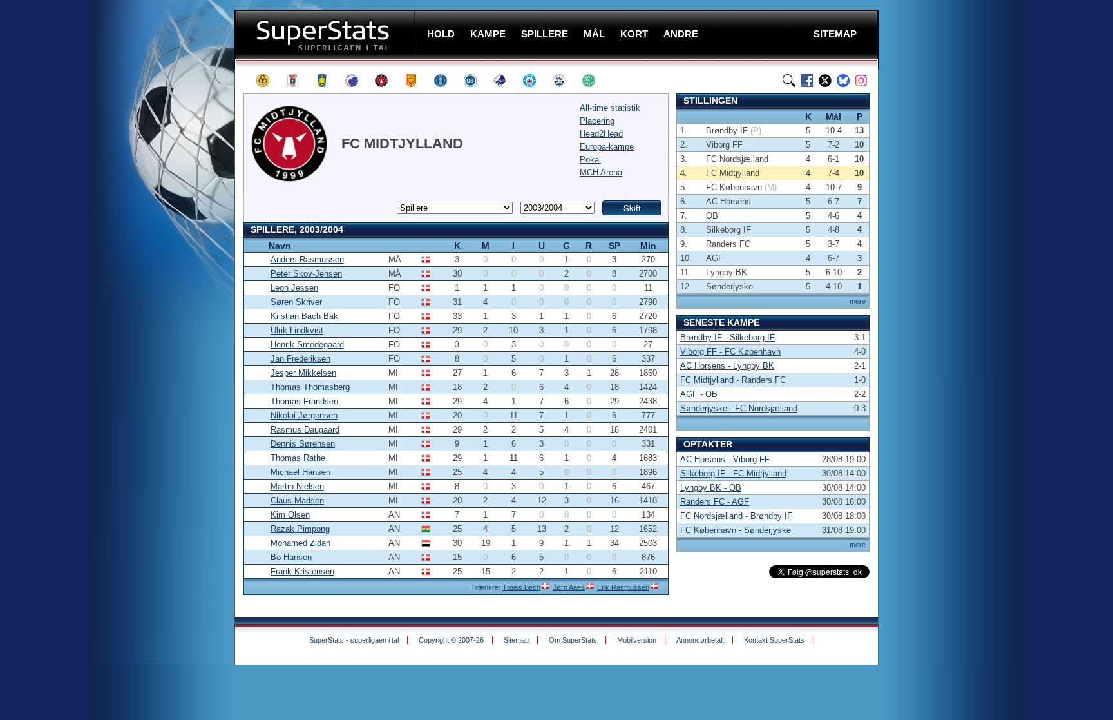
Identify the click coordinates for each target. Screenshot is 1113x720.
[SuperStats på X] (825, 80)
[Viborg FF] (594, 80)
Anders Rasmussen (307, 259)
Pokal (590, 159)
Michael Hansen (300, 472)
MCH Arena (601, 172)
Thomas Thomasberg (310, 387)
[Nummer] (254, 245)
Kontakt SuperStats (774, 640)
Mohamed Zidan (300, 543)
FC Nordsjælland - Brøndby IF (736, 516)
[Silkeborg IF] (535, 80)
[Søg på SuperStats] (789, 80)
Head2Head (601, 134)
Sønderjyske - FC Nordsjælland (738, 408)
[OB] (476, 80)
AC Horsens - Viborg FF (725, 459)
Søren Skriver (296, 302)
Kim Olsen (290, 515)
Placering (597, 121)
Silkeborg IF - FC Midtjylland (733, 473)
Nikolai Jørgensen (304, 415)
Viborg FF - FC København (730, 351)
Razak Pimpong (300, 529)
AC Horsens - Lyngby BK (727, 366)
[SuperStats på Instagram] (861, 80)
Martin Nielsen (297, 486)
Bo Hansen (291, 557)
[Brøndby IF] (328, 80)
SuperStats (326, 34)
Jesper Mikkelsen (303, 373)
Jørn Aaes (569, 587)
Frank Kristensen (302, 571)
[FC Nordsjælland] (416, 80)
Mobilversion (636, 640)
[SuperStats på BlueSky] (843, 80)
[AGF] (298, 80)
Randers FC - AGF (714, 502)
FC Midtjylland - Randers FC (733, 380)
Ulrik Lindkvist (297, 330)
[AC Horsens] (268, 80)
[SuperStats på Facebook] (807, 80)
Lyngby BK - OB (710, 487)
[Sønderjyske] (565, 80)
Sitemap (516, 640)
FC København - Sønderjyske (735, 530)
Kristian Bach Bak (304, 316)
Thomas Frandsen (304, 401)
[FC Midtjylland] (387, 80)
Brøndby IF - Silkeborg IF (727, 337)
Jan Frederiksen (300, 359)
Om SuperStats (573, 640)
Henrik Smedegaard (307, 344)
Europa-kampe (607, 146)
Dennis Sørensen (303, 444)
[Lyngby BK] (446, 80)
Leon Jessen (294, 288)
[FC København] (357, 80)
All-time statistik (610, 108)
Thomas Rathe (298, 458)
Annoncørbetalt (700, 640)
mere (858, 301)
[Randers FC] (505, 80)
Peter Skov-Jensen (306, 273)
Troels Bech (521, 587)
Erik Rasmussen (623, 587)
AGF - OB (699, 394)
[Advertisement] (157, 254)
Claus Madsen (297, 500)
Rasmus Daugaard (305, 429)
